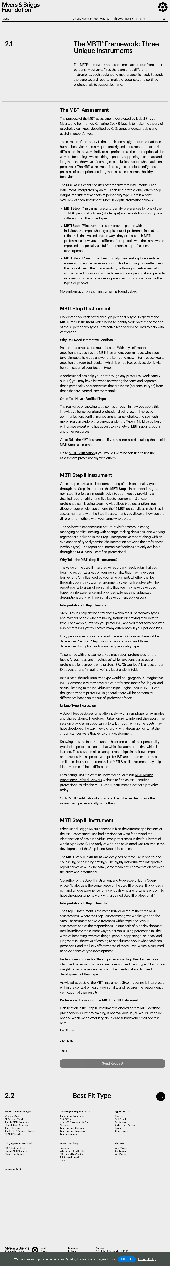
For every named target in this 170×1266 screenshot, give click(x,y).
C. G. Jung (118, 128)
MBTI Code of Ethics (15, 1148)
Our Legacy (120, 1151)
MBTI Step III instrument (83, 258)
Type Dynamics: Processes (72, 1131)
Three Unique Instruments (72, 1116)
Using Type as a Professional (18, 1143)
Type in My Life (136, 421)
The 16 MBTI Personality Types (19, 1131)
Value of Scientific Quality (72, 1151)
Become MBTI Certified (16, 1151)
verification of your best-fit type (88, 367)
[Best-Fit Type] (160, 1096)
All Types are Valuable (15, 1119)
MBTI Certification (82, 453)
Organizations (121, 1131)
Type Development (68, 1134)
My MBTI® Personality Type (18, 1112)
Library (63, 1160)
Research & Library (69, 1143)
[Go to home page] (21, 11)
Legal (43, 1248)
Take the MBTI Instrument (87, 440)
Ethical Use (65, 1125)
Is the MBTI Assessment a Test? (74, 1122)
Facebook (73, 1248)
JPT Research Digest (69, 1157)
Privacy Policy (147, 1259)
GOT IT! (126, 1259)
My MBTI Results (13, 1134)
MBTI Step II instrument (82, 226)
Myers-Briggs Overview (16, 1125)
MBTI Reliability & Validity (71, 1154)
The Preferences (12, 1128)
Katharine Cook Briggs (111, 123)
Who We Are (121, 1148)
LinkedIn (72, 1251)
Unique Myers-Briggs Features (75, 1112)
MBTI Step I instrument (82, 208)
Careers (119, 1116)
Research (64, 1148)
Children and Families (125, 1125)
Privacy (44, 1251)
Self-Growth (120, 1119)
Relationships (121, 1122)
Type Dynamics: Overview (72, 1128)
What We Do (120, 1154)
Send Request (112, 1063)
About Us (119, 1143)
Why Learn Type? (13, 1116)
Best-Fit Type (66, 1119)
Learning (119, 1128)
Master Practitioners (14, 1154)
